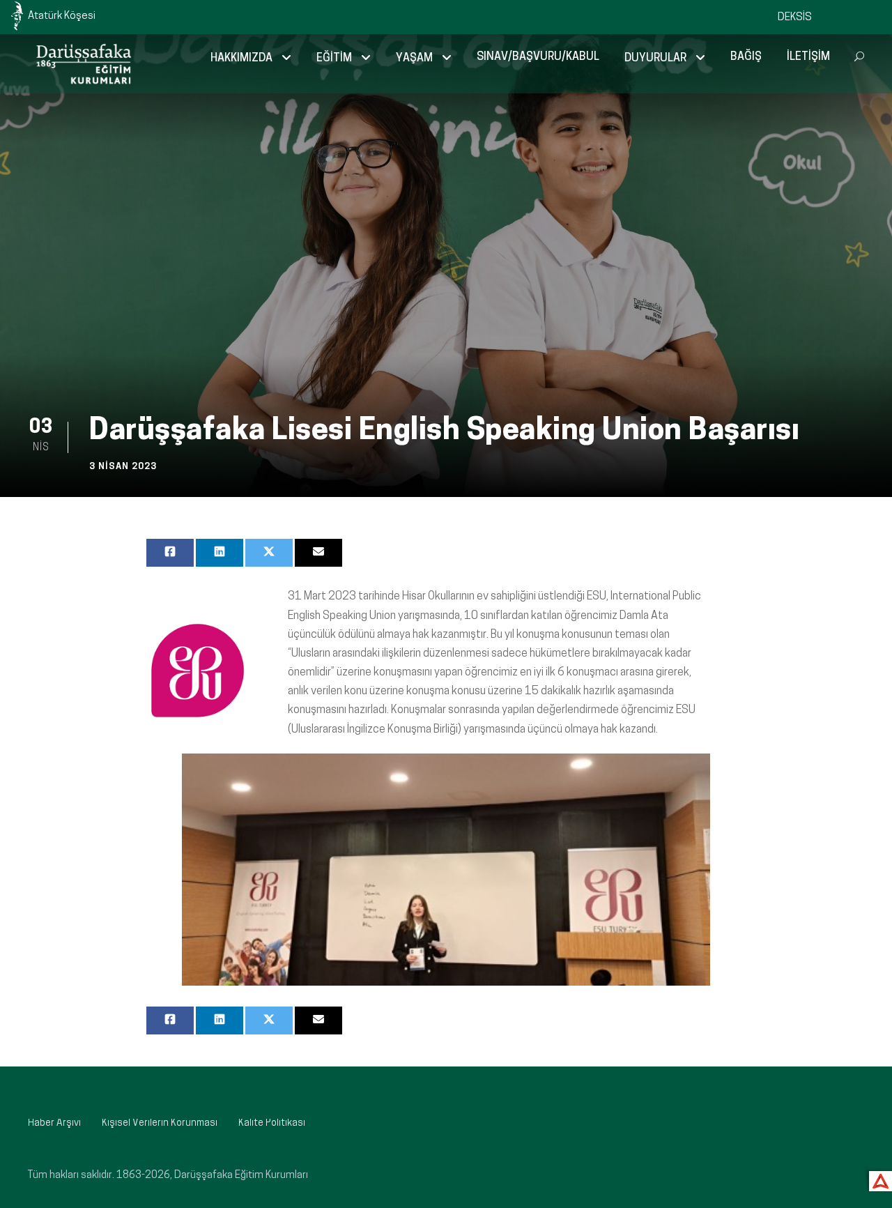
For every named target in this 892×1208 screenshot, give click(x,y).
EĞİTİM (334, 58)
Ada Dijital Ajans (877, 1179)
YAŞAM (414, 58)
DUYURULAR (655, 58)
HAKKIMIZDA (241, 58)
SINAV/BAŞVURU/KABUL (538, 57)
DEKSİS (795, 18)
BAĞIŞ (746, 57)
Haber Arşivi (54, 1123)
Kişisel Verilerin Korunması (159, 1123)
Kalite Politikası (271, 1123)
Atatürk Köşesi (61, 16)
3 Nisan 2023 (123, 466)
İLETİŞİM (808, 57)
